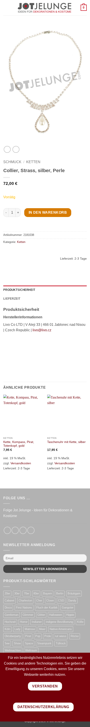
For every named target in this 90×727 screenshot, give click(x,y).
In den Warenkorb (48, 212)
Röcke (75, 636)
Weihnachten (13, 650)
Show (17, 643)
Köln (7, 629)
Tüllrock (61, 643)
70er (26, 593)
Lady (17, 629)
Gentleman (11, 614)
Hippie (70, 614)
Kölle (80, 621)
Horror (24, 621)
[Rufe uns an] (31, 530)
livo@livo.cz (42, 330)
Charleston (25, 600)
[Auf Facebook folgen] (7, 530)
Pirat (28, 636)
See (7, 643)
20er (7, 593)
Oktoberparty (13, 636)
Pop (37, 636)
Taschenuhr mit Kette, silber (66, 442)
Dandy (72, 600)
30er (17, 593)
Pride (47, 636)
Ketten (33, 162)
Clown (50, 600)
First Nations (24, 607)
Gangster (67, 607)
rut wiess (60, 636)
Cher (39, 600)
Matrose (30, 629)
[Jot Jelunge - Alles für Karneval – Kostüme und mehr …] (44, 7)
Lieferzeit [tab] (12, 298)
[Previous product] (15, 149)
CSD (61, 600)
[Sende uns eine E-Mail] (23, 530)
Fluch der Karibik (47, 607)
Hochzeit (10, 621)
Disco (8, 607)
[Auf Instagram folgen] (15, 530)
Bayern (47, 593)
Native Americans (61, 629)
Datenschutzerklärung (43, 707)
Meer (42, 629)
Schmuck (12, 162)
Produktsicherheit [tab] (19, 290)
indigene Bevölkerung (59, 621)
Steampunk (44, 643)
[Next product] (7, 149)
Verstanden (45, 686)
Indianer (37, 621)
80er (36, 593)
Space (29, 643)
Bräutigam (74, 593)
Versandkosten (20, 463)
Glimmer (27, 614)
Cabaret (9, 600)
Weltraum (31, 650)
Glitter (41, 614)
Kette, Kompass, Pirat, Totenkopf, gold (18, 444)
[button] (6, 7)
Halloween (55, 614)
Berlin (59, 593)
